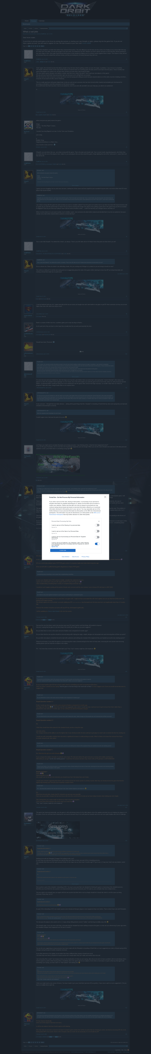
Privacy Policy (85, 556)
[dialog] (75, 527)
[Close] (105, 497)
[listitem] (75, 521)
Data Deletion (65, 556)
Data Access (75, 556)
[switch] (97, 525)
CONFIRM (63, 550)
